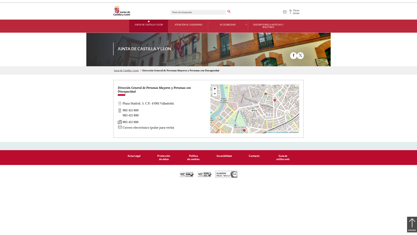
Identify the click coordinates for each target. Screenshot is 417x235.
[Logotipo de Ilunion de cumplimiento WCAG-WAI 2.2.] (226, 177)
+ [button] (215, 89)
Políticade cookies (193, 157)
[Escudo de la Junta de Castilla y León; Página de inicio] (121, 15)
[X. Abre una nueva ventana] (300, 55)
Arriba (412, 230)
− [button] (215, 94)
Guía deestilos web (282, 157)
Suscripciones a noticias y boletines (268, 26)
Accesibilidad (224, 155)
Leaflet (270, 132)
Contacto (254, 155)
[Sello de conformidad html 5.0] (205, 176)
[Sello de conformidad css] (187, 176)
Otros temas (296, 12)
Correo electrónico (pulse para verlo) (148, 127)
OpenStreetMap (282, 132)
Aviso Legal (134, 155)
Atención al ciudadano (188, 25)
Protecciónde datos (163, 157)
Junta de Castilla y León (149, 25)
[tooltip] (285, 11)
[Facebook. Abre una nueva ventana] (293, 55)
